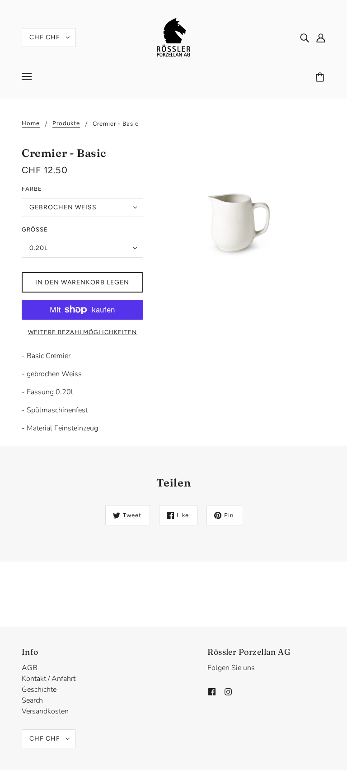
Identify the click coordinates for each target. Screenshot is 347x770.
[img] (304, 37)
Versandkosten (45, 711)
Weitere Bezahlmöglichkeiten (82, 332)
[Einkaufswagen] (321, 78)
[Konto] (321, 37)
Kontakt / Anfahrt (48, 679)
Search (32, 700)
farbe (32, 188)
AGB (30, 668)
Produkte (66, 123)
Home (31, 123)
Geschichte (39, 689)
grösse (35, 229)
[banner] (173, 37)
